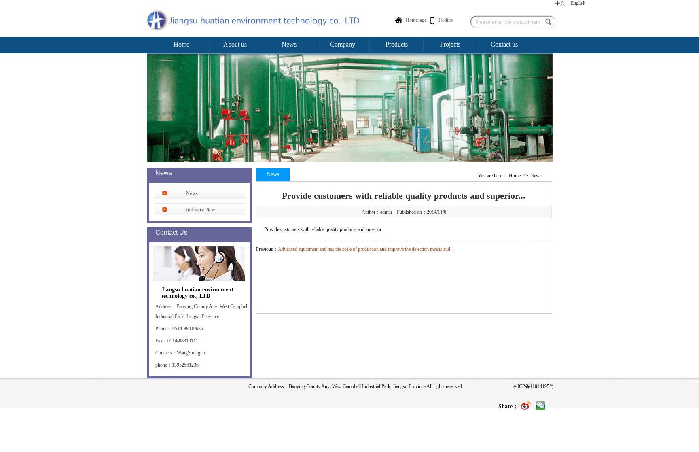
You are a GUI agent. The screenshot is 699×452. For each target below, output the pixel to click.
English (578, 3)
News (192, 193)
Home (515, 175)
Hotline (445, 20)
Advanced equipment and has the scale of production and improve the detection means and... (366, 249)
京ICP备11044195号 (533, 386)
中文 (560, 3)
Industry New (200, 209)
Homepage (416, 20)
